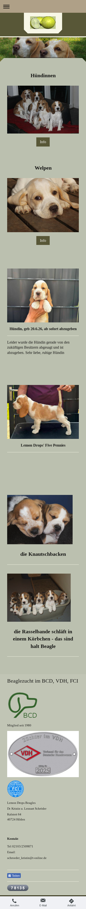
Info (43, 142)
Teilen (15, 875)
